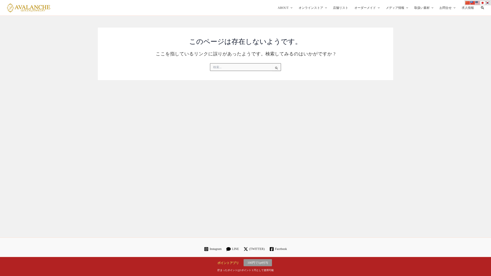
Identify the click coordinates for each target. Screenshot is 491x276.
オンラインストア (311, 7)
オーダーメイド (365, 7)
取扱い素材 (422, 7)
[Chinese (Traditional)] (472, 2)
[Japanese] (482, 2)
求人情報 (468, 7)
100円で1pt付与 (257, 262)
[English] (477, 2)
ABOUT (283, 7)
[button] (290, 8)
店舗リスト (340, 7)
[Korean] (487, 2)
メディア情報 (395, 7)
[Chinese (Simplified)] (467, 2)
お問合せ (445, 7)
